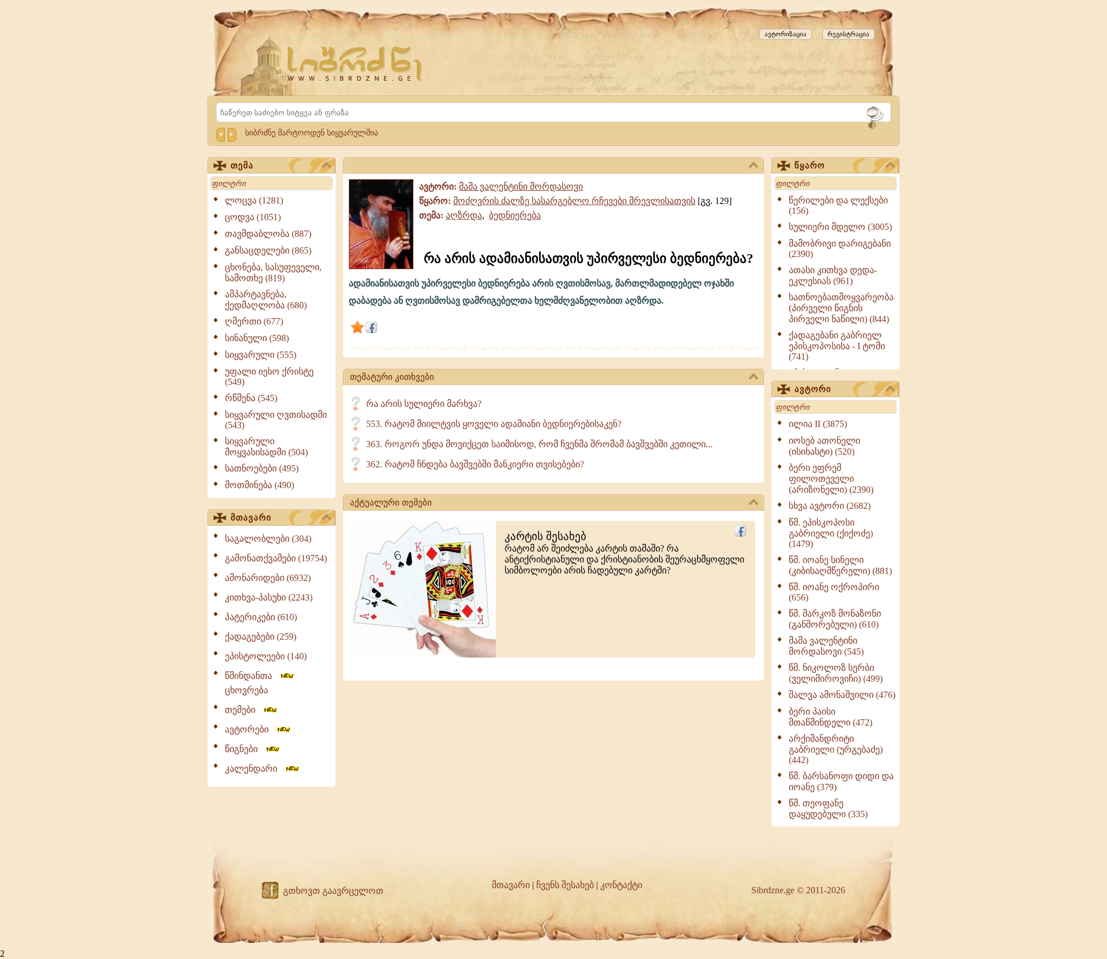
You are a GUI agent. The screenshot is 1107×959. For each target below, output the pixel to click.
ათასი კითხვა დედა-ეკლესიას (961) (833, 275)
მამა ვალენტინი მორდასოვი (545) (826, 646)
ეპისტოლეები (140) (266, 656)
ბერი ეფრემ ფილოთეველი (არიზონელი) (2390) (831, 478)
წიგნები (245, 749)
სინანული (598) (257, 338)
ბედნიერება (515, 215)
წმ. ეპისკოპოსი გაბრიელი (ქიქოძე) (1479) (831, 533)
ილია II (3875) (818, 424)
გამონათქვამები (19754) (276, 558)
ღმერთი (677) (254, 321)
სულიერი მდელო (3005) (840, 227)
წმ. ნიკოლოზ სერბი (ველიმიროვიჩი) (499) (836, 673)
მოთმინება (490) (259, 485)
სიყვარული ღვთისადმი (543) (276, 420)
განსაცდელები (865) (268, 250)
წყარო (810, 165)
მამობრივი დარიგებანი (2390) (840, 249)
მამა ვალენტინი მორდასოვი (521, 186)
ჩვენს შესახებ (565, 885)
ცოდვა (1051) (253, 217)
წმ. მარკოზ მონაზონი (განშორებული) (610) (835, 619)
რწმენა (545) (251, 398)
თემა (242, 165)
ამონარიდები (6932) (268, 578)
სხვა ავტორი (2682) (830, 506)
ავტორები (250, 729)
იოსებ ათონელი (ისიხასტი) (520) (824, 446)
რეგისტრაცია (848, 34)
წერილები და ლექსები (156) (838, 205)
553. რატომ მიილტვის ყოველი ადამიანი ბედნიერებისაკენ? (494, 424)
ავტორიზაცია (786, 34)
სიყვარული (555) (260, 355)
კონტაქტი (621, 885)
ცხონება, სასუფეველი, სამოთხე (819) (273, 272)
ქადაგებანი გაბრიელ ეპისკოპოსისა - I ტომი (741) (837, 345)
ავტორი (813, 389)
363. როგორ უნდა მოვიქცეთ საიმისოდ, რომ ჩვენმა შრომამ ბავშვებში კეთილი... (539, 444)
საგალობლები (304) (268, 538)
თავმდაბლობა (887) (268, 234)
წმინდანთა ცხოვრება (252, 683)
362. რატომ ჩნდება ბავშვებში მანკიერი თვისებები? (475, 464)
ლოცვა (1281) (254, 200)
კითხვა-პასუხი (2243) (268, 597)
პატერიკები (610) (261, 617)
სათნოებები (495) (262, 468)
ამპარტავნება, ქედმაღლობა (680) (266, 299)
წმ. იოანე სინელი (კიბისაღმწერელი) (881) (840, 565)
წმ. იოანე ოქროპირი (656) (834, 592)
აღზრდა (464, 215)
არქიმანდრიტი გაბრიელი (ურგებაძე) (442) (836, 749)
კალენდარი (254, 768)
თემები (243, 710)
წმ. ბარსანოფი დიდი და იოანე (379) (841, 781)
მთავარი (251, 517)
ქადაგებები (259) (260, 636)
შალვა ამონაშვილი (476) (842, 695)
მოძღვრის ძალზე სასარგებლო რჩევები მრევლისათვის (574, 201)
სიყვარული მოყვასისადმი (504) (266, 446)
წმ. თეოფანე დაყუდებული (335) (828, 808)
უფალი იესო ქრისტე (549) (269, 377)
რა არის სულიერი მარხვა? (423, 404)
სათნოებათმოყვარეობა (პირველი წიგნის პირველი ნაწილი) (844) (841, 308)
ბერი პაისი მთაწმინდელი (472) (830, 717)
